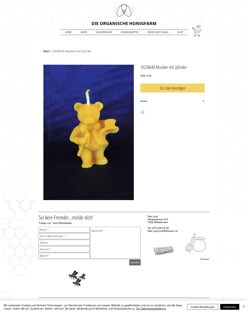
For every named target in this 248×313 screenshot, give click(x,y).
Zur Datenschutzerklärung (151, 308)
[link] (198, 26)
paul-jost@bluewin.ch (166, 230)
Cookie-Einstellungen (203, 307)
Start (46, 51)
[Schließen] (243, 307)
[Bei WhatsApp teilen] (143, 112)
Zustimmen (229, 307)
